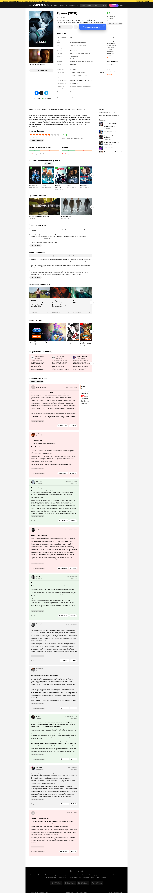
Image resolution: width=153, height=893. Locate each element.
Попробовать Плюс (114, 5)
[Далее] (91, 175)
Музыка (76, 892)
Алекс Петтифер (111, 43)
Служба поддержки (101, 877)
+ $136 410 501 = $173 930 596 (77, 72)
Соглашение (48, 875)
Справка (72, 875)
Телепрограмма (69, 892)
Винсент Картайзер (111, 45)
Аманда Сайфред (111, 39)
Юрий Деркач (110, 68)
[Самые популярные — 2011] (81, 300)
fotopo (38, 529)
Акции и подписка (88, 877)
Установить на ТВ (73, 5)
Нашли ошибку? (37, 98)
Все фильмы (107, 875)
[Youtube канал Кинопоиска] (82, 871)
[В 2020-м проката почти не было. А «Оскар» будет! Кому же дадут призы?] (39, 300)
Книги (85, 892)
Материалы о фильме (38, 284)
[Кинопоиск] (39, 5)
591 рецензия (110, 18)
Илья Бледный (110, 64)
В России (65, 148)
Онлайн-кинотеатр (58, 5)
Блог (78, 875)
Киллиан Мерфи (111, 41)
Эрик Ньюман (81, 53)
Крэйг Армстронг (74, 58)
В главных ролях (111, 35)
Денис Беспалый (111, 71)
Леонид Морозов (41, 624)
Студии (67, 109)
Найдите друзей (103, 112)
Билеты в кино (35, 320)
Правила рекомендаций (61, 875)
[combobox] (91, 5)
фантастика (73, 42)
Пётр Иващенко (110, 69)
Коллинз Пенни (110, 53)
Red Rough (39, 434)
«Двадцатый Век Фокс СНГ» (85, 80)
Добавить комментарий (39, 473)
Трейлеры (61, 109)
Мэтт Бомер (109, 49)
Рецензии (79, 109)
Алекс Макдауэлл (74, 61)
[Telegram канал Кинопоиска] (78, 871)
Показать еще (36, 245)
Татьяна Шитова (111, 66)
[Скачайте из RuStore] (97, 883)
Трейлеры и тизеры (38, 196)
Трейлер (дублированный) (37, 64)
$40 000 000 (73, 67)
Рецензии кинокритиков (40, 352)
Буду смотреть (66, 27)
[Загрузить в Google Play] (70, 883)
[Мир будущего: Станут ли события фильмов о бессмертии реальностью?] (60, 300)
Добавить (49, 163)
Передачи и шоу (62, 877)
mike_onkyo (39, 668)
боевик (84, 42)
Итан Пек (109, 55)
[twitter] (41, 93)
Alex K (38, 812)
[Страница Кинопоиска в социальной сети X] (75, 871)
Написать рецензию (37, 140)
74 (47, 312)
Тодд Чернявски (89, 61)
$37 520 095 (73, 69)
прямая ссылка (73, 435)
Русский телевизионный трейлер (39, 216)
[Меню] (30, 5)
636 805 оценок (111, 16)
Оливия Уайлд (110, 47)
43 (68, 312)
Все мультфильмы (51, 877)
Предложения (98, 875)
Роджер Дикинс (74, 56)
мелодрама (79, 42)
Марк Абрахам (73, 53)
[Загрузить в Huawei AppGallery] (83, 883)
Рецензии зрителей (38, 378)
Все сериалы (116, 875)
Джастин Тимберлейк (112, 38)
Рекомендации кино (75, 877)
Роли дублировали (112, 61)
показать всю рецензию (37, 421)
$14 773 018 (73, 77)
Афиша (81, 892)
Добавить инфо (47, 98)
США (71, 40)
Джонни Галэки (110, 51)
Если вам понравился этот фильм (43, 161)
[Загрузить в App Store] (56, 883)
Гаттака (46, 238)
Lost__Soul (39, 481)
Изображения (53, 109)
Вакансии (33, 875)
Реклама (40, 875)
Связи (73, 109)
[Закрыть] (104, 26)
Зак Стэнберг (73, 64)
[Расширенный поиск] (103, 5)
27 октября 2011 (74, 80)
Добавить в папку (43, 70)
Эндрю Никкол (73, 48)
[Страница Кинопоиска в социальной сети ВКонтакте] (71, 871)
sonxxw (38, 716)
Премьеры (44, 109)
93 (89, 312)
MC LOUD (39, 767)
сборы (102, 72)
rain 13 (38, 576)
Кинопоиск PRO (86, 875)
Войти (121, 5)
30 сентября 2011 (74, 83)
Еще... (84, 109)
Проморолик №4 (66, 216)
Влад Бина (81, 61)
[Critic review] (39, 363)
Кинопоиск (42, 892)
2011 (71, 37)
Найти (106, 5)
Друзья (101, 109)
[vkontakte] (37, 93)
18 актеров (109, 74)
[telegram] (46, 93)
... (93, 53)
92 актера (109, 57)
